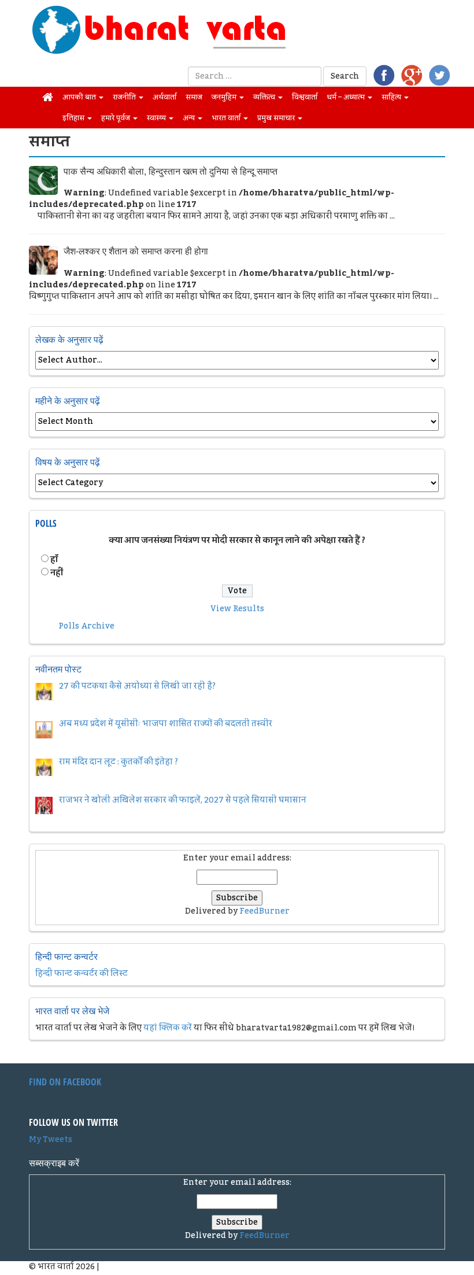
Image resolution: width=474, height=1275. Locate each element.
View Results (237, 609)
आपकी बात (80, 97)
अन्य (190, 118)
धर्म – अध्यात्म (346, 97)
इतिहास (74, 118)
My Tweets (50, 1140)
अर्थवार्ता (164, 97)
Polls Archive (86, 626)
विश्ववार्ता (304, 97)
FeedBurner (264, 911)
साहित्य (392, 97)
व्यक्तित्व (265, 97)
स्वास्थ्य (157, 118)
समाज (194, 97)
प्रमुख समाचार (277, 118)
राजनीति (125, 97)
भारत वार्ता (227, 118)
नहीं (56, 573)
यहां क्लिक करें (167, 1028)
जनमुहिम (225, 97)
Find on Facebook (65, 1082)
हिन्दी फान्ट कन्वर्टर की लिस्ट (81, 974)
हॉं (54, 560)
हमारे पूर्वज (116, 118)
